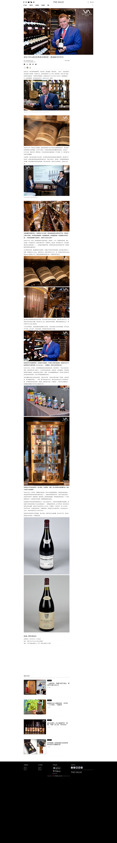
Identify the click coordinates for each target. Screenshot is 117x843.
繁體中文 (25, 767)
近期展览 (43, 5)
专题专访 (31, 5)
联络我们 (40, 767)
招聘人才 (40, 768)
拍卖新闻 (37, 5)
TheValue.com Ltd (58, 775)
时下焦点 (25, 5)
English (25, 769)
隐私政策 (40, 769)
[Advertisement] (46, 657)
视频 (48, 5)
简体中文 (25, 768)
